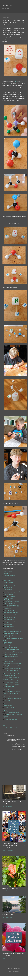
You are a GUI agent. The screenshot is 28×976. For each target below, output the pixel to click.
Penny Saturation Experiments (14, 698)
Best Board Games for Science (11, 682)
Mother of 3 (15, 743)
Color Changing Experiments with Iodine (13, 652)
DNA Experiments (10, 707)
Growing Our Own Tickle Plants (11, 612)
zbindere (18, 971)
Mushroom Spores (8, 696)
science (22, 727)
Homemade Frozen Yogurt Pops (11, 684)
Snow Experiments (11, 596)
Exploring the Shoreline (9, 617)
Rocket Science (8, 718)
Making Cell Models (8, 661)
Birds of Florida (7, 580)
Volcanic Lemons (8, 642)
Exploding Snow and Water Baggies (12, 665)
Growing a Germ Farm (9, 645)
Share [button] (3, 725)
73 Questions (7, 915)
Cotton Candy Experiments (13, 605)
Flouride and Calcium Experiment (11, 658)
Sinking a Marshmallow (12, 688)
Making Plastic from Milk (9, 592)
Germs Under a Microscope (10, 647)
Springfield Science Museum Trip (11, 607)
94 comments (9, 850)
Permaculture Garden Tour (11, 719)
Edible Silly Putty (8, 622)
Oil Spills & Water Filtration (13, 712)
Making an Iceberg (8, 598)
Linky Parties (11, 11)
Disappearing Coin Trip (9, 589)
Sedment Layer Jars (8, 703)
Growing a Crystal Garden (10, 636)
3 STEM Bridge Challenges (12, 670)
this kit (16, 81)
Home (4, 11)
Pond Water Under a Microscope (11, 601)
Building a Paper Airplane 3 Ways (13, 691)
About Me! (20, 11)
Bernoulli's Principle (8, 571)
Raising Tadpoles (8, 624)
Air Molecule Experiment (9, 575)
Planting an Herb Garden (10, 695)
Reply (8, 754)
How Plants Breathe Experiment (11, 629)
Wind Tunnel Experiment (9, 585)
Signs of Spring (7, 608)
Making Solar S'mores (9, 635)
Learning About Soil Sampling (10, 614)
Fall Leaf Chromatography (10, 651)
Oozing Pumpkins (8, 644)
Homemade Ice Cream (10, 628)
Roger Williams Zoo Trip (9, 621)
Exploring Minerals (9, 666)
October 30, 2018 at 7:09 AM (18, 744)
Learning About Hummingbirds (11, 693)
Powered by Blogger (15, 968)
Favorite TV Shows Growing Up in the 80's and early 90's (13, 846)
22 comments (9, 806)
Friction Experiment (8, 594)
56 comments (9, 917)
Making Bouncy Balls (9, 615)
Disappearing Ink (8, 702)
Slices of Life (7, 6)
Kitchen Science (7, 577)
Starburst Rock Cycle (9, 686)
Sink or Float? (7, 700)
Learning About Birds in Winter (11, 654)
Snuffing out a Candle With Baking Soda (13, 591)
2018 (11, 727)
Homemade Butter (9, 709)
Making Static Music (8, 582)
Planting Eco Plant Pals (9, 603)
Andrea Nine (10, 735)
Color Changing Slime (9, 610)
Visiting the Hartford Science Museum (12, 668)
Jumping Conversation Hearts (11, 689)
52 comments (9, 890)
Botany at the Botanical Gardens (12, 680)
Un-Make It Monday (8, 584)
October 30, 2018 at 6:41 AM (14, 737)
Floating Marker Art (8, 710)
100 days (8, 727)
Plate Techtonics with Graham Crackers (13, 674)
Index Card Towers (8, 679)
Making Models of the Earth (10, 672)
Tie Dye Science (8, 705)
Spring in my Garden (11, 888)
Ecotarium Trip (7, 573)
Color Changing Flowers (9, 619)
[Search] (25, 2)
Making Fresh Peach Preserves (11, 633)
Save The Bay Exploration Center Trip (12, 631)
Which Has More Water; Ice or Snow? (12, 663)
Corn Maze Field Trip (8, 578)
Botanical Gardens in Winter (10, 659)
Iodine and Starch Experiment (11, 656)
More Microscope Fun (9, 626)
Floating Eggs (7, 599)
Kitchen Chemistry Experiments (12, 649)
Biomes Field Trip (8, 587)
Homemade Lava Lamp (10, 675)
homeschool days (17, 727)
